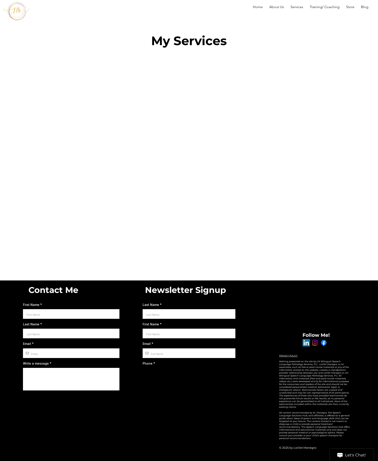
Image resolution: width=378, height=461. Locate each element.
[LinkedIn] (306, 342)
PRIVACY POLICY (288, 355)
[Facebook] (323, 342)
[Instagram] (315, 342)
